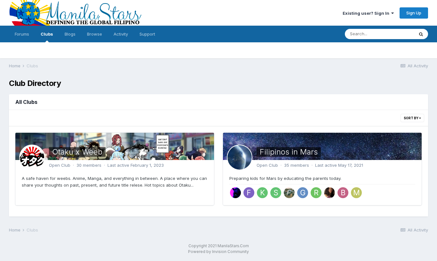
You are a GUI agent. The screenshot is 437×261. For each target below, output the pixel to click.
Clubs (47, 34)
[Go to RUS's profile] (289, 192)
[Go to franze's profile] (248, 192)
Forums (22, 34)
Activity (121, 34)
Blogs (70, 34)
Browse (94, 34)
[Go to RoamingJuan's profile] (316, 192)
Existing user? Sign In (367, 13)
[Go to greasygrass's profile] (302, 192)
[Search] (421, 34)
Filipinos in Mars (289, 151)
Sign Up (413, 12)
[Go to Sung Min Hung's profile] (275, 192)
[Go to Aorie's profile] (329, 192)
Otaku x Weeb (77, 151)
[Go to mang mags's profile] (356, 192)
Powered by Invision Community (218, 251)
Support (147, 34)
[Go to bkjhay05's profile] (343, 192)
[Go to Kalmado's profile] (262, 192)
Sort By (411, 118)
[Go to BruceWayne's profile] (235, 192)
